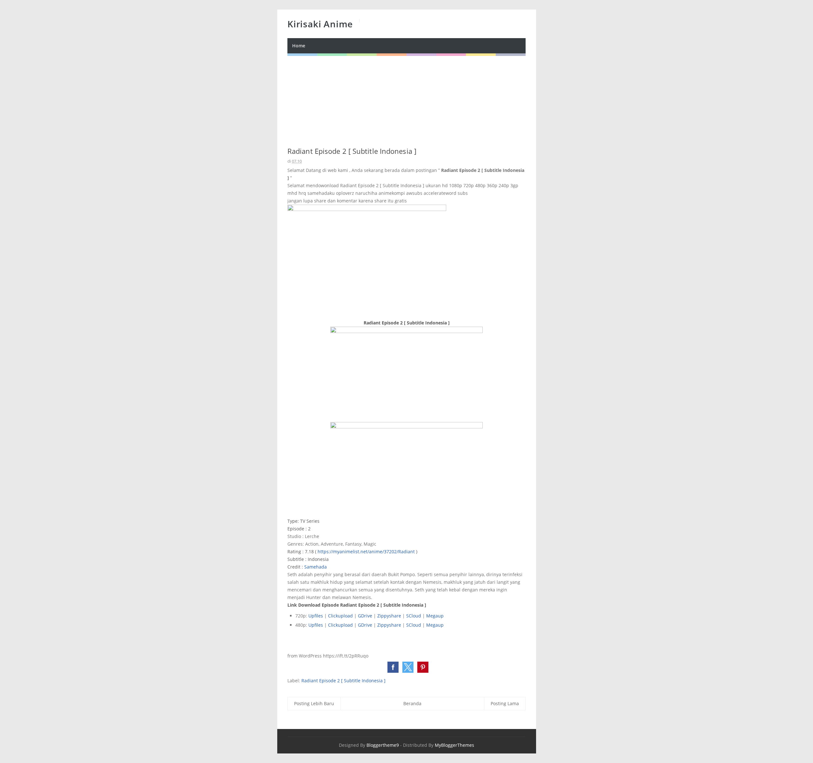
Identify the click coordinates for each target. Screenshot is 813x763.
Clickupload (340, 616)
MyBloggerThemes (454, 745)
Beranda (412, 703)
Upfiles (315, 616)
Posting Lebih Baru (314, 703)
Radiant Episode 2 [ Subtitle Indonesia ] (343, 681)
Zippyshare (389, 616)
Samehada (315, 567)
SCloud (413, 616)
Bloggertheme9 (382, 745)
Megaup (435, 616)
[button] (393, 667)
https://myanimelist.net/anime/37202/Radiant (366, 551)
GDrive (365, 616)
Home (298, 46)
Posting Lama (505, 703)
